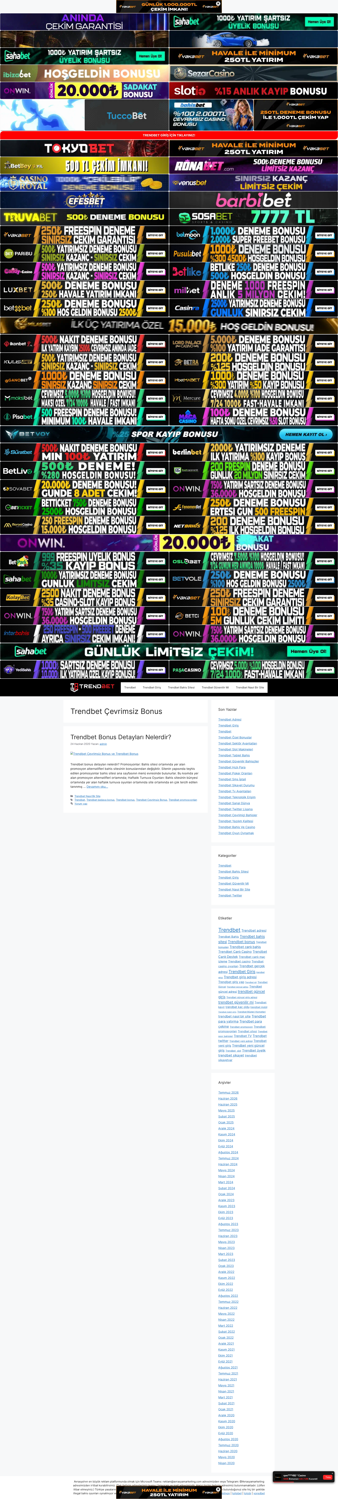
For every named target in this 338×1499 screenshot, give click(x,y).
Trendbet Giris (242, 971)
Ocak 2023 (226, 1266)
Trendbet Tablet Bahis (234, 755)
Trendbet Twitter (230, 895)
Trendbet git (251, 982)
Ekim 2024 (225, 1140)
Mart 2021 (225, 1397)
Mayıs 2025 (226, 1110)
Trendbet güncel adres (237, 987)
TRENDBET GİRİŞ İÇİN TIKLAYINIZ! (169, 135)
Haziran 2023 (227, 1236)
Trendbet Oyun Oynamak (236, 833)
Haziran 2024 (227, 1164)
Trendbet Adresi (229, 719)
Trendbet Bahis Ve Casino (236, 827)
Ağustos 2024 (228, 1152)
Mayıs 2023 (226, 1242)
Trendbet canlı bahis (245, 947)
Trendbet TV (243, 1036)
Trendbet (130, 687)
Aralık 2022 (226, 1272)
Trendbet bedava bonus (100, 799)
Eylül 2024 (225, 1146)
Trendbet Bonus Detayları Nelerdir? (120, 737)
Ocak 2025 (226, 1122)
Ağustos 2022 (228, 1296)
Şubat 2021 (226, 1403)
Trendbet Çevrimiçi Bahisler (237, 815)
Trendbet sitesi (247, 1031)
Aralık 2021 (226, 1343)
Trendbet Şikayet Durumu (236, 785)
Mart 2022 (225, 1325)
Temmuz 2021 (228, 1373)
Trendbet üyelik (254, 1050)
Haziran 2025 (227, 1104)
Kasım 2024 (226, 1134)
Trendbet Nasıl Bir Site (250, 687)
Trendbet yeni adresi (241, 1041)
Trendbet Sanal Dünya (234, 803)
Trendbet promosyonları (183, 799)
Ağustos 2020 (228, 1439)
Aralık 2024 (226, 1128)
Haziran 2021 (227, 1379)
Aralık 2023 (226, 1200)
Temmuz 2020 (228, 1445)
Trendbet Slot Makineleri (235, 749)
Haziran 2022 (227, 1307)
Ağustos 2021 (228, 1367)
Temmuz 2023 (228, 1230)
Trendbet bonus (125, 799)
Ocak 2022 (226, 1337)
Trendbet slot (233, 1050)
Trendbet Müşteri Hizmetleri (251, 1011)
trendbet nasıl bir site (234, 1016)
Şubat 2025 (226, 1116)
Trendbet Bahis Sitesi (181, 687)
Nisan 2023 (226, 1248)
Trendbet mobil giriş (227, 1012)
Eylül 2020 (225, 1433)
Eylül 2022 (225, 1290)
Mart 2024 (225, 1182)
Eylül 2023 (225, 1218)
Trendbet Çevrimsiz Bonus (151, 799)
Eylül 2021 (225, 1361)
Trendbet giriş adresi (240, 977)
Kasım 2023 (226, 1206)
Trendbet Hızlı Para (232, 767)
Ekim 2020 (225, 1427)
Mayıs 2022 (226, 1313)
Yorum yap (80, 803)
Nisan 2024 (226, 1176)
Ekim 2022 (225, 1284)
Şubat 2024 (226, 1188)
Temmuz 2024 (228, 1158)
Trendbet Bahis (228, 936)
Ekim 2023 (225, 1212)
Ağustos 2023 (228, 1224)
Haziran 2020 (227, 1451)
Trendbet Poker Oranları (235, 773)
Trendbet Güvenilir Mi (215, 687)
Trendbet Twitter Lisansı (235, 809)
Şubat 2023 (226, 1260)
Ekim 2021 (225, 1355)
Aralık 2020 (226, 1415)
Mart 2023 (225, 1254)
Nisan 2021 (226, 1391)
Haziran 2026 (227, 1098)
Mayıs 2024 (226, 1170)
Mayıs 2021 (226, 1385)
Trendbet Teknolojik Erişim (237, 797)
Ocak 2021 (225, 1409)
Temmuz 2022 (228, 1302)
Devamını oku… (97, 786)
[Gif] (169, 325)
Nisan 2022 (226, 1319)
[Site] (84, 235)
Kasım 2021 (226, 1349)
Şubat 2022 (226, 1331)
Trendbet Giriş (152, 687)
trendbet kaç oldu (237, 1007)
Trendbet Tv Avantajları (234, 791)
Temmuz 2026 (228, 1092)
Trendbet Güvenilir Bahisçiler (238, 761)
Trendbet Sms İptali (232, 779)
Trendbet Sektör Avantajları (237, 743)
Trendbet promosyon (241, 1026)
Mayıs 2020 (226, 1457)
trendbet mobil (258, 1007)
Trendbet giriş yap (231, 982)
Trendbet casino (239, 961)
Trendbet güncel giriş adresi (241, 997)
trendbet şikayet (231, 1055)
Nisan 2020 (226, 1463)
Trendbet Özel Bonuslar (235, 737)
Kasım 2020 (226, 1421)
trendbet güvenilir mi (236, 1002)
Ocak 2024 (226, 1194)
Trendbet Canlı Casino (235, 952)
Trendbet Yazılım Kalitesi (235, 821)
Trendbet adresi (253, 931)
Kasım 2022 (226, 1278)
